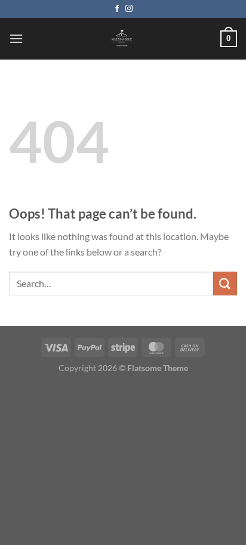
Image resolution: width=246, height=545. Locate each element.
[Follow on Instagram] (129, 9)
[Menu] (16, 38)
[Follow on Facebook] (117, 9)
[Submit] (225, 283)
